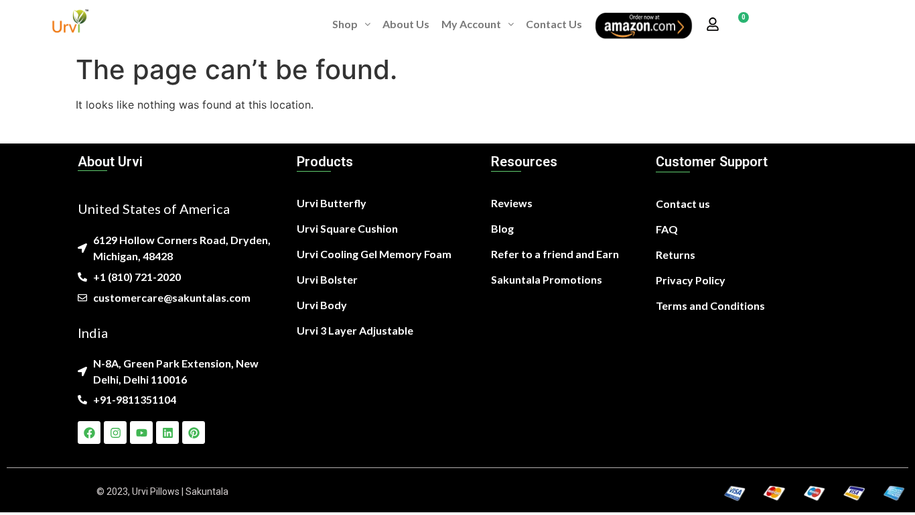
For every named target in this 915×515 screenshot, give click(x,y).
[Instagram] (115, 432)
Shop (345, 23)
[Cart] (738, 24)
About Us (405, 23)
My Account (471, 23)
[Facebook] (89, 432)
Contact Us (554, 23)
